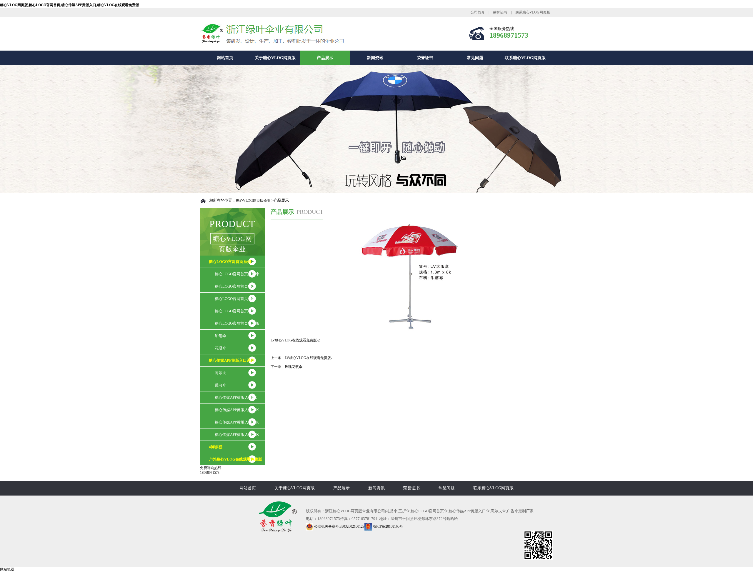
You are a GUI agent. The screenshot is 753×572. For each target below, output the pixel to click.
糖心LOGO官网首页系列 (230, 261)
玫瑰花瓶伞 (293, 367)
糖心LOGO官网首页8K (234, 286)
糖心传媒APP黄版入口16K (237, 434)
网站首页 (225, 58)
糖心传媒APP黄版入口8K (236, 397)
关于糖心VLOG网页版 (275, 58)
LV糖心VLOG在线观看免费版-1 (309, 358)
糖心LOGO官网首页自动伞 (237, 274)
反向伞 (220, 385)
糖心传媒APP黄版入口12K (237, 422)
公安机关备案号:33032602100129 (338, 526)
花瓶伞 (220, 348)
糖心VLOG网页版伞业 (253, 201)
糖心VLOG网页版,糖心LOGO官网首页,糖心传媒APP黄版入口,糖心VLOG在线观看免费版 (69, 5)
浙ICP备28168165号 (387, 526)
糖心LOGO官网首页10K (235, 298)
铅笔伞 (220, 335)
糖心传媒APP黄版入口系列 (231, 360)
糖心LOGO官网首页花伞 (235, 311)
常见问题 (475, 58)
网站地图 (7, 569)
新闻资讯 (375, 58)
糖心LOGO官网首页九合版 (237, 323)
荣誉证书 (500, 12)
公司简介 (478, 12)
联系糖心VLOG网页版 (532, 12)
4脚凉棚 (215, 447)
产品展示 (325, 58)
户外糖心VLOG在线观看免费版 (235, 459)
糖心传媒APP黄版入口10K (237, 410)
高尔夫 (220, 373)
